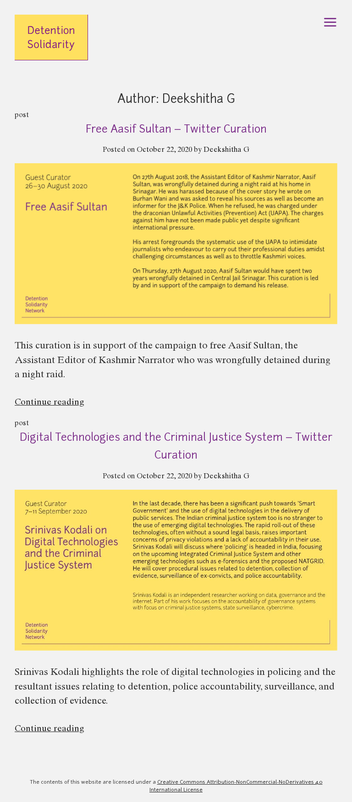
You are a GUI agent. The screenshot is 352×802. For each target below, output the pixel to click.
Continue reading (69, 404)
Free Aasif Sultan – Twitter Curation (176, 130)
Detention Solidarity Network (51, 45)
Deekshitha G (226, 150)
